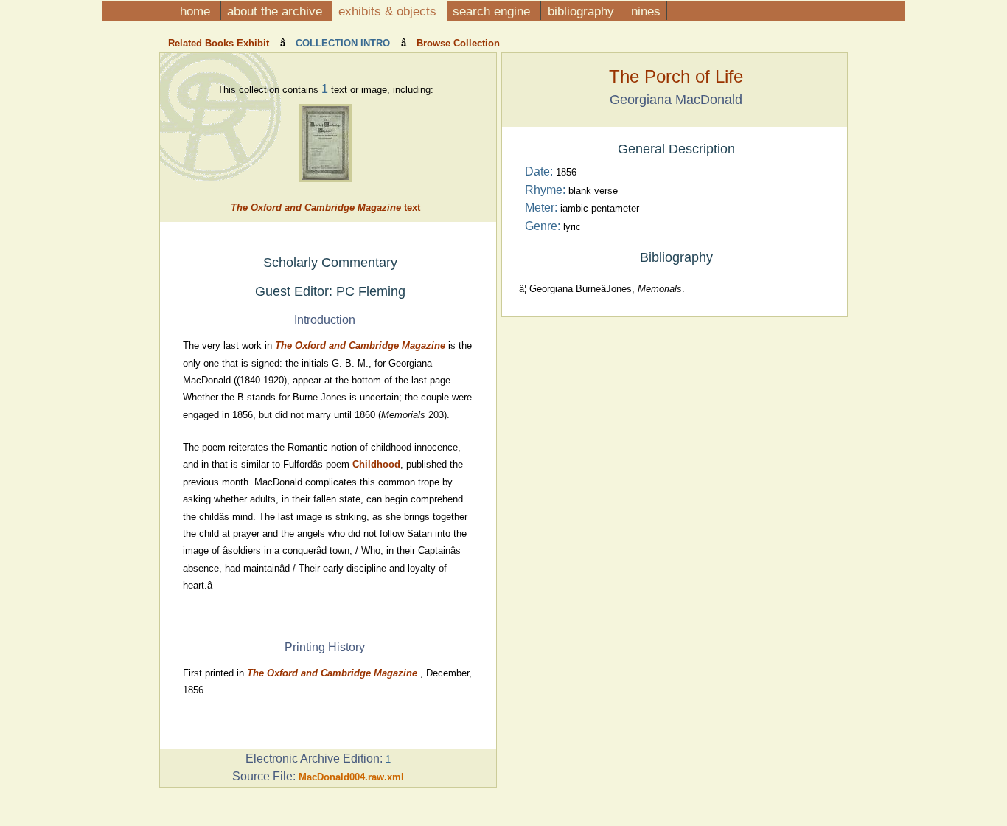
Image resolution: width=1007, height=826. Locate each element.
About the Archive (276, 11)
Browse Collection (457, 43)
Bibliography (583, 11)
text (325, 207)
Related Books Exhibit (220, 43)
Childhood (376, 464)
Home (197, 11)
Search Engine (493, 11)
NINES (646, 11)
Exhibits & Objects (389, 11)
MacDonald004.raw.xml (351, 776)
